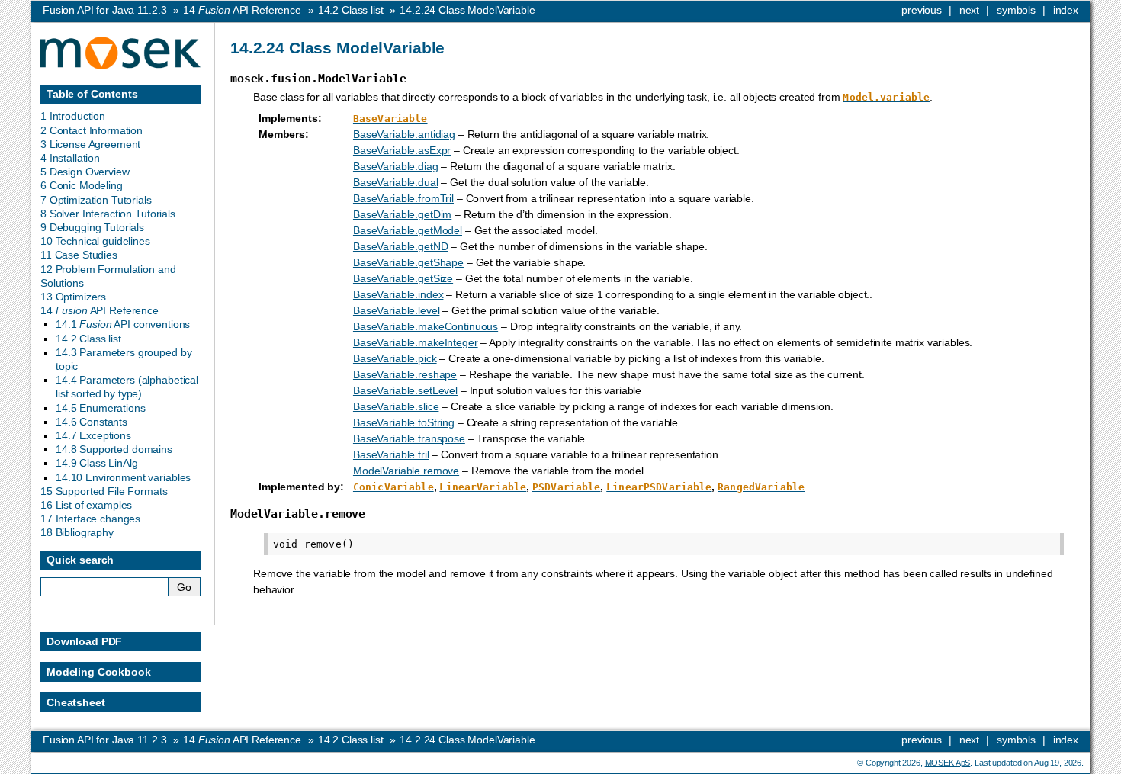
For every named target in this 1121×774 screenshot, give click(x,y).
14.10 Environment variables (123, 477)
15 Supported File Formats (104, 491)
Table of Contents (92, 94)
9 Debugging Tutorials (92, 227)
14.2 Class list (88, 338)
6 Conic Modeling (81, 185)
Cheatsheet (76, 702)
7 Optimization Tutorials (96, 200)
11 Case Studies (78, 255)
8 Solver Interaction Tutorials (107, 213)
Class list (351, 10)
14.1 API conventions (123, 324)
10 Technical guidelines (95, 241)
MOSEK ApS (948, 762)
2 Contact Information (91, 130)
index (1065, 10)
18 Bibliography (77, 532)
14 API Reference (99, 310)
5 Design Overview (85, 171)
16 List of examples (86, 505)
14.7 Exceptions (93, 435)
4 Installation (70, 158)
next (969, 10)
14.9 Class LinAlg (97, 463)
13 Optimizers (73, 297)
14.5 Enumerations (101, 408)
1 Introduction (72, 116)
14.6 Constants (91, 422)
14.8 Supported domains (114, 449)
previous (921, 10)
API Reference (242, 10)
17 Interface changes (90, 518)
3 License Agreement (90, 144)
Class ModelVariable (467, 10)
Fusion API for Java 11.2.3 (104, 10)
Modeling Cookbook (99, 672)
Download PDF (84, 641)
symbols (1016, 10)
